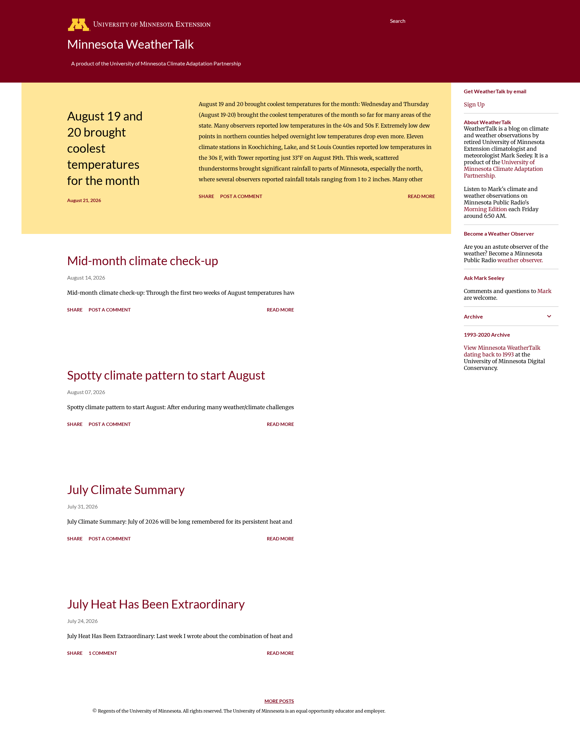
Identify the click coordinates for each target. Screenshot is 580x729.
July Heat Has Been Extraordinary (156, 603)
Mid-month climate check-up (142, 260)
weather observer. (520, 260)
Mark (544, 291)
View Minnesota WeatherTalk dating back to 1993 (502, 351)
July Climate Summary (126, 489)
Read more (421, 196)
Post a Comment (241, 196)
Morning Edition (485, 209)
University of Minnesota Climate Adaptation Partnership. (503, 169)
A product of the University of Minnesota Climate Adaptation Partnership (156, 63)
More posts (279, 701)
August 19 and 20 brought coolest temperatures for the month (105, 148)
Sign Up (474, 104)
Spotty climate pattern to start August (166, 375)
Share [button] (206, 196)
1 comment (103, 653)
